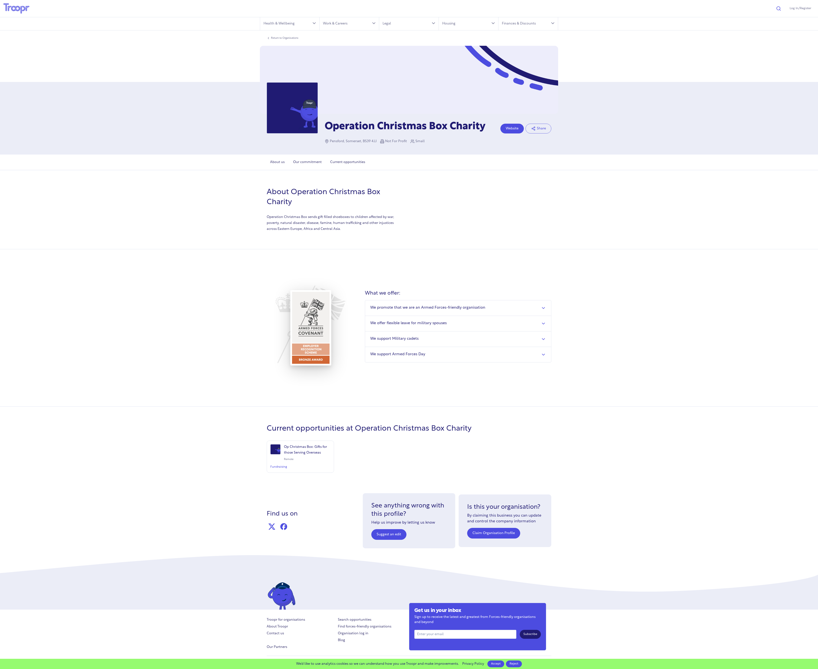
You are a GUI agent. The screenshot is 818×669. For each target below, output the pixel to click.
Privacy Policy (473, 664)
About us (277, 162)
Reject (514, 663)
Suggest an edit (389, 534)
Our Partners (277, 647)
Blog (341, 640)
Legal (387, 23)
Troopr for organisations (286, 620)
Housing (448, 23)
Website (512, 128)
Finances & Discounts (519, 23)
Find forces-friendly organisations (364, 626)
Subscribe (530, 634)
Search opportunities (354, 620)
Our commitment (307, 162)
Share (541, 128)
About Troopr (277, 626)
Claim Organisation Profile (493, 533)
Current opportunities (347, 162)
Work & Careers (335, 23)
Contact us (275, 633)
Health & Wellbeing (279, 23)
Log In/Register (800, 8)
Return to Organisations (284, 38)
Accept (496, 663)
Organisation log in (353, 633)
